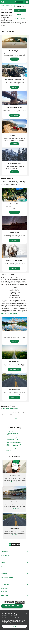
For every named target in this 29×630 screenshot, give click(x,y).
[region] (14, 620)
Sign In (19, 10)
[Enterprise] (2, 2)
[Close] (26, 613)
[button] (27, 2)
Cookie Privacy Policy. (7, 622)
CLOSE (14, 626)
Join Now (19, 14)
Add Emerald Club (19, 18)
